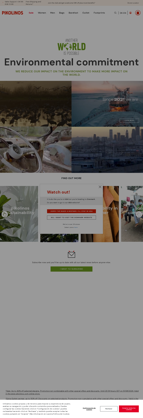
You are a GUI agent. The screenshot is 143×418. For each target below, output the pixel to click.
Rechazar (108, 409)
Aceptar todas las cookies (129, 409)
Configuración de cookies (89, 409)
